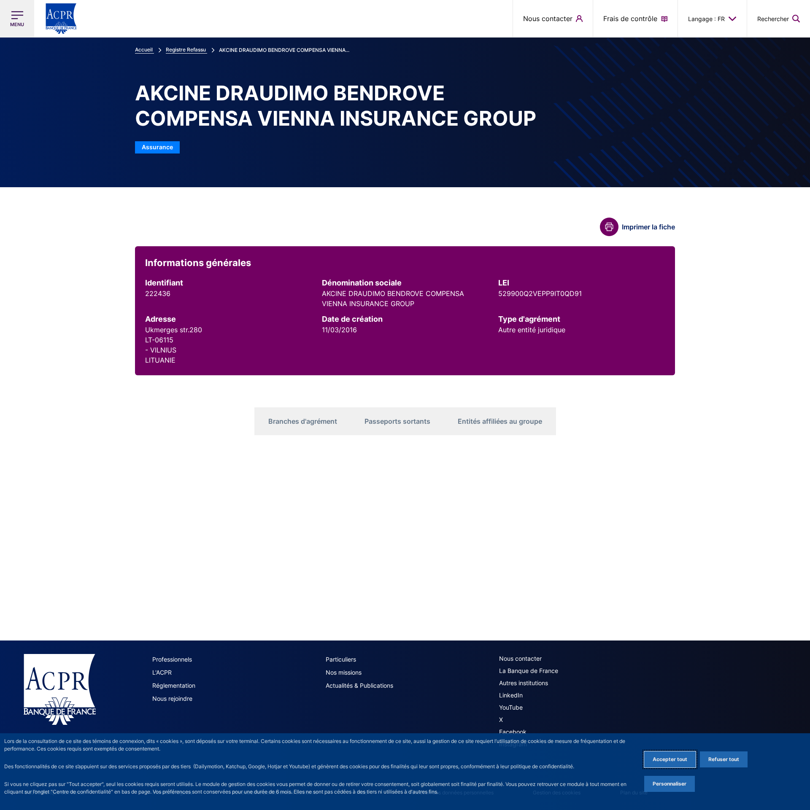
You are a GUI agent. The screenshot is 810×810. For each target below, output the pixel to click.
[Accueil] (60, 689)
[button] (778, 18)
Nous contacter (520, 658)
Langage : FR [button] (706, 18)
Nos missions (344, 672)
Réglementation (173, 685)
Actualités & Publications (359, 685)
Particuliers (341, 659)
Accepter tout (670, 759)
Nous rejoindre (172, 698)
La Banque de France (528, 670)
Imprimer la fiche (648, 227)
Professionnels (172, 659)
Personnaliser (669, 783)
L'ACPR (162, 672)
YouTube (511, 707)
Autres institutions (523, 682)
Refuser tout (723, 759)
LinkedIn (511, 695)
